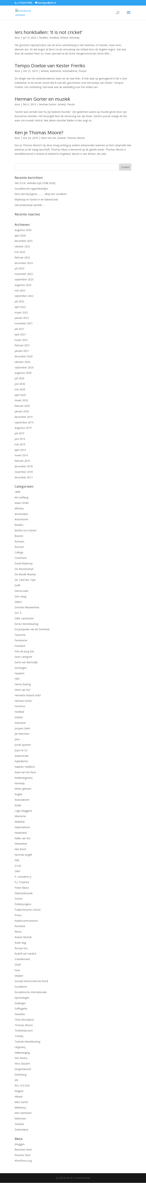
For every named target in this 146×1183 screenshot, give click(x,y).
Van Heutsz (21, 1058)
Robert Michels (23, 937)
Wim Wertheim (23, 1113)
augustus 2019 (23, 427)
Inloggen (20, 1144)
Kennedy (74, 37)
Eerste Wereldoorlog (26, 624)
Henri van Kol (48, 138)
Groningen (21, 667)
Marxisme (20, 816)
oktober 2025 (22, 246)
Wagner (19, 1091)
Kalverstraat (21, 755)
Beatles (43, 37)
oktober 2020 (22, 362)
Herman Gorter (47, 104)
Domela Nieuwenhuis (27, 607)
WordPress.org (23, 1160)
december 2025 (24, 241)
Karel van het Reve (25, 772)
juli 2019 (19, 433)
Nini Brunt (20, 849)
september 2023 (24, 279)
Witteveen (20, 1118)
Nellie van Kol (22, 838)
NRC (17, 860)
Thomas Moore (76, 138)
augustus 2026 (23, 230)
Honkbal (54, 37)
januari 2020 (22, 411)
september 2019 (24, 422)
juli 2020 (19, 378)
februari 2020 (22, 405)
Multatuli (20, 821)
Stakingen (20, 1003)
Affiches (19, 508)
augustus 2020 (23, 372)
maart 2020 (21, 400)
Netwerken (21, 843)
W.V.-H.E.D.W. (22, 1085)
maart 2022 (21, 312)
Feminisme (21, 640)
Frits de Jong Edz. (24, 651)
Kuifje (18, 805)
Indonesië (55, 71)
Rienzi (18, 931)
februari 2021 (22, 345)
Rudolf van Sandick (25, 953)
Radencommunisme (26, 920)
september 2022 (24, 296)
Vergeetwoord (23, 1069)
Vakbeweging (22, 1052)
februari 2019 (22, 460)
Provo (18, 915)
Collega (19, 552)
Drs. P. (18, 613)
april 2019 (20, 450)
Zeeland (19, 1124)
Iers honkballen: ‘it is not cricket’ (48, 32)
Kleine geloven (23, 788)
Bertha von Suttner (25, 530)
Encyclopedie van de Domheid (32, 629)
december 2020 (24, 356)
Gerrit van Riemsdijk (26, 662)
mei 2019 (20, 444)
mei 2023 (20, 290)
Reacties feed (22, 1155)
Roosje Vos (21, 948)
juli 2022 (19, 301)
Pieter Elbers (22, 887)
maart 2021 (21, 340)
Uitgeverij (20, 1047)
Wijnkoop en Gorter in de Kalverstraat (36, 199)
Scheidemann (22, 959)
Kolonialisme (69, 71)
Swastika (20, 1014)
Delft (17, 585)
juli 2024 (19, 268)
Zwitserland (21, 1129)
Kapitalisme (21, 761)
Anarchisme (21, 519)
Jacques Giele (22, 728)
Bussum (19, 546)
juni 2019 (20, 439)
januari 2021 (22, 351)
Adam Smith (22, 503)
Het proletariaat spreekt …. (30, 205)
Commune (21, 558)
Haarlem (19, 673)
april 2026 (20, 235)
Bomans (19, 541)
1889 (17, 492)
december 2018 (24, 466)
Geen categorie (23, 656)
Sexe (17, 970)
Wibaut (19, 1096)
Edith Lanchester (24, 618)
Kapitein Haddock (25, 766)
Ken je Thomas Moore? (39, 132)
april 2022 (20, 307)
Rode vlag (20, 942)
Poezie (83, 71)
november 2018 (24, 472)
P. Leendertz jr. (23, 876)
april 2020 (20, 395)
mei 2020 (20, 389)
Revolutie (20, 926)
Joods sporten (23, 744)
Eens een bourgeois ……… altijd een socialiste (41, 194)
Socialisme (21, 986)
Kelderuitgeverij (23, 777)
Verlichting (20, 1074)
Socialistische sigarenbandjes (31, 188)
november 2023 (24, 274)
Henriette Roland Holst (28, 695)
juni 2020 (20, 384)
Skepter (19, 975)
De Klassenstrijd (24, 569)
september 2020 (24, 367)
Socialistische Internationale (31, 992)
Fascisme (20, 634)
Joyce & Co (21, 750)
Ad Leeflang (21, 497)
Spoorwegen (22, 997)
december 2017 (24, 477)
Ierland (64, 37)
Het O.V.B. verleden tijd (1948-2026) (35, 183)
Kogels (18, 794)
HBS (17, 678)
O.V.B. (18, 865)
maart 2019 (21, 455)
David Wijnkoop (24, 563)
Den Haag (20, 596)
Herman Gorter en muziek (42, 99)
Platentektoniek (24, 893)
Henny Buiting (23, 684)
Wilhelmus (20, 1107)
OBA (17, 871)
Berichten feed (23, 1149)
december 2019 (24, 417)
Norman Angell (23, 854)
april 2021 (20, 334)
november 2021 (24, 323)
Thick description (24, 1019)
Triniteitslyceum (24, 1030)
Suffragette (21, 1008)
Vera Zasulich (22, 1063)
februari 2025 (22, 257)
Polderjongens (23, 904)
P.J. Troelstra (22, 882)
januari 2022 (22, 317)
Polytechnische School (27, 909)
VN (16, 1080)
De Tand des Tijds (25, 580)
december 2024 (24, 263)
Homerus (20, 706)
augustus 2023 (23, 285)
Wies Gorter (21, 1102)
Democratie (21, 591)
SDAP (18, 964)
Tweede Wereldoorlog (27, 1041)
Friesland (20, 646)
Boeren (19, 536)
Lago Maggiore (23, 810)
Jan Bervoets (22, 733)
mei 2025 (20, 252)
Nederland (21, 832)
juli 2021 (19, 329)
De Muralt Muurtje (25, 574)
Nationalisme (22, 827)
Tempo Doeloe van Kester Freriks (50, 65)
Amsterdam (21, 514)
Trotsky (19, 1036)
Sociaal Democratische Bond (31, 981)
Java (17, 739)
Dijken (18, 601)
